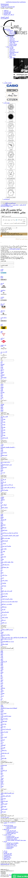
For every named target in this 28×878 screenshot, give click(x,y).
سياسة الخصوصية (7, 854)
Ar (5, 2)
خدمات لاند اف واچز (8, 825)
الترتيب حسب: (4, 227)
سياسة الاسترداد (7, 857)
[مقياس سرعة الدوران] (11, 197)
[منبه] (11, 169)
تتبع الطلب (5, 10)
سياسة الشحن (6, 856)
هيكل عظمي (12, 42)
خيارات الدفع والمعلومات (12, 832)
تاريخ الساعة (9, 848)
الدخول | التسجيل (5, 17)
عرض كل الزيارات (5, 817)
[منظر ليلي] (11, 121)
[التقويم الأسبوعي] (11, 188)
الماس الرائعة (12, 54)
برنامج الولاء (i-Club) (11, 828)
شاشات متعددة (12, 45)
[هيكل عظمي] (11, 112)
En (2, 2)
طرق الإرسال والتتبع (11, 830)
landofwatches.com (5, 864)
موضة (10, 56)
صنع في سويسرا (13, 44)
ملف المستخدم (7, 13)
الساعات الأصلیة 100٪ (14, 248)
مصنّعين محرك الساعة (11, 838)
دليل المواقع (6, 829)
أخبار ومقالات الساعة (11, 844)
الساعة (5, 841)
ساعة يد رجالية (12, 31)
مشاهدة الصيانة (10, 847)
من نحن (5, 850)
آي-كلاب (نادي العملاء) (8, 14)
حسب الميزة (6, 102)
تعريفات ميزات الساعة (11, 845)
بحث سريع (11, 34)
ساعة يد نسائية (12, 33)
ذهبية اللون (11, 53)
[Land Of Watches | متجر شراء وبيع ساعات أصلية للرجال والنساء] (14, 22)
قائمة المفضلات (7, 12)
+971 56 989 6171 (5, 5)
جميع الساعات (9, 30)
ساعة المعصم (6, 29)
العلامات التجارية (7, 82)
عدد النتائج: (4, 230)
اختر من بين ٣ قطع (6, 216)
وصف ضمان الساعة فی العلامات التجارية (16, 840)
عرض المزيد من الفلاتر (10, 203)
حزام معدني (12, 38)
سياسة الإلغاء (6, 859)
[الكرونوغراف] (11, 131)
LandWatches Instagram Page (12, 2)
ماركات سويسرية (10, 836)
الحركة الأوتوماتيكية (13, 41)
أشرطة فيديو (6, 199)
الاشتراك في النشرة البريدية (7, 818)
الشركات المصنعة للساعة (12, 837)
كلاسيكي (11, 37)
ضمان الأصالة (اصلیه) (11, 826)
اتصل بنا (5, 852)
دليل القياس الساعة (11, 833)
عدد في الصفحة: (4, 229)
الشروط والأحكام (7, 853)
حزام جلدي (11, 40)
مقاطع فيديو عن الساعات (12, 842)
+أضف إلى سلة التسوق (10, 874)
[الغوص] (11, 150)
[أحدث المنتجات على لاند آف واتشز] (1, 236)
